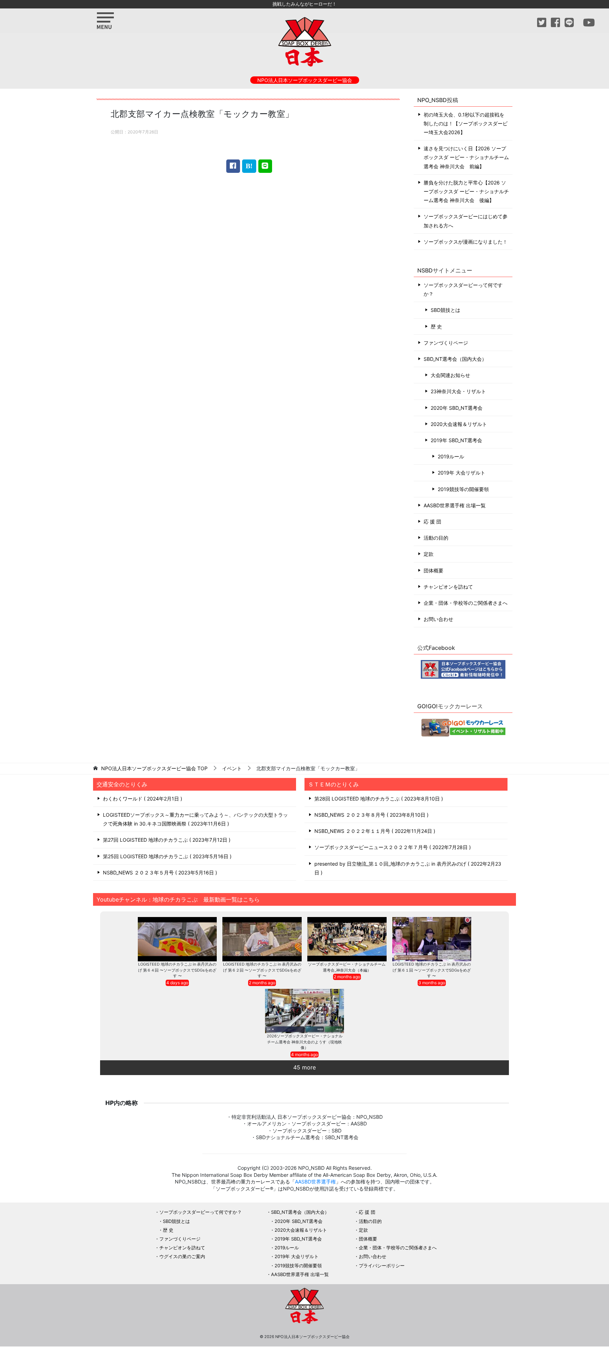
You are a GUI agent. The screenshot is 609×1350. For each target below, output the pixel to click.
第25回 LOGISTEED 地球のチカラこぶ (166, 856)
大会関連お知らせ (450, 375)
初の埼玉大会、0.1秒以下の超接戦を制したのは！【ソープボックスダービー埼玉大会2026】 (466, 123)
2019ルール (451, 456)
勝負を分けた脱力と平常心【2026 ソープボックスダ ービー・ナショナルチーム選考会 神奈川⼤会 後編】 (466, 191)
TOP (154, 768)
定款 (428, 554)
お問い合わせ (438, 619)
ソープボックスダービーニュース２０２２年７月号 (391, 847)
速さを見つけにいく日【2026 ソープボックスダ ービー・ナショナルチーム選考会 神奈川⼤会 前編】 (466, 157)
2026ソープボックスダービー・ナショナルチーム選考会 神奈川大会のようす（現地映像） (305, 1042)
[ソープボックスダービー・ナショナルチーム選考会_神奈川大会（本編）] (347, 939)
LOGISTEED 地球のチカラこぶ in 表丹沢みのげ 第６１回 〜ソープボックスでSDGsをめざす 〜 (432, 970)
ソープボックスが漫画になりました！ (466, 242)
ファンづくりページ (446, 343)
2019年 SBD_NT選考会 (456, 440)
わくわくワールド (141, 799)
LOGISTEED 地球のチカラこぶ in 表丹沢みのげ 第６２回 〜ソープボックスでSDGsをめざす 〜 (262, 970)
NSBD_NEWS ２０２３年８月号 (370, 815)
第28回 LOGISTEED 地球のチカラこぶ (377, 799)
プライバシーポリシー (382, 1265)
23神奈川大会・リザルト (458, 391)
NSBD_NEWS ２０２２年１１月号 (373, 831)
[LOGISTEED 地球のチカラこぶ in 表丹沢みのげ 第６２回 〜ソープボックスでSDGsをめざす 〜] (262, 939)
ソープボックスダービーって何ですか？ (463, 289)
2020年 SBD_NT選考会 (456, 408)
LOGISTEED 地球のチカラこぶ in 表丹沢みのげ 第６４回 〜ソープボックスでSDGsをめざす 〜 (177, 970)
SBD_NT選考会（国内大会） (455, 359)
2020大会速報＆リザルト (459, 424)
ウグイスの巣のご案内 (182, 1256)
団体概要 (433, 570)
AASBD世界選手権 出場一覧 (455, 505)
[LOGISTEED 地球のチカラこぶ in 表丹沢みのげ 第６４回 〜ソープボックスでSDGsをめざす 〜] (177, 939)
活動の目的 (436, 538)
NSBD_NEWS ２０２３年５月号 (159, 872)
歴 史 (436, 326)
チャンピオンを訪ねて (448, 587)
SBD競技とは (445, 310)
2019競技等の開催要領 (463, 489)
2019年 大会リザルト (461, 473)
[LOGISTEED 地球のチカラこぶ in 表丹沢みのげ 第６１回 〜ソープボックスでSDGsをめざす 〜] (432, 939)
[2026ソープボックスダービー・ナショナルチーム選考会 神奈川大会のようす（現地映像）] (304, 1011)
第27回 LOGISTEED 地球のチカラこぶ (166, 840)
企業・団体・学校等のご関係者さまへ (466, 603)
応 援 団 (432, 522)
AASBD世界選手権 (315, 1182)
